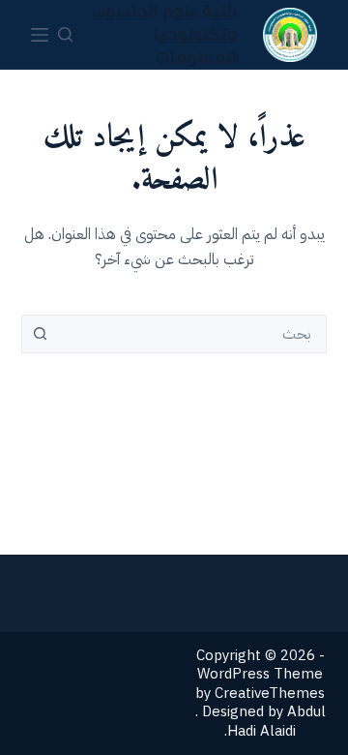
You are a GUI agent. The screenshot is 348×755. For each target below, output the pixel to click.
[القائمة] (39, 35)
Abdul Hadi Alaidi (276, 721)
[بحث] (65, 34)
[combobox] (193, 334)
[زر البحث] (40, 334)
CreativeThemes (270, 693)
